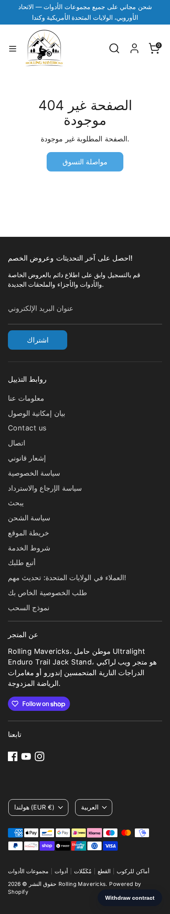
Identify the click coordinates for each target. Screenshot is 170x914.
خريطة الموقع (28, 533)
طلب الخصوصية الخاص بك (47, 592)
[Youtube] (26, 756)
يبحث (16, 503)
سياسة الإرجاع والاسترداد (45, 488)
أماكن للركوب (133, 871)
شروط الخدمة (29, 548)
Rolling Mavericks (82, 884)
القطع (104, 871)
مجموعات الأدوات (28, 871)
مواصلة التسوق (85, 162)
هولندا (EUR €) (34, 807)
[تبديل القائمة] (13, 48)
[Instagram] (39, 756)
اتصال (16, 443)
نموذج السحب (28, 608)
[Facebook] (12, 756)
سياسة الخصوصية (34, 473)
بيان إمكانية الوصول (36, 413)
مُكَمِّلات (83, 871)
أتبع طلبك (22, 562)
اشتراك (38, 340)
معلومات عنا (26, 398)
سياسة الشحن (29, 518)
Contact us (27, 428)
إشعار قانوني (27, 458)
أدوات (61, 871)
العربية (89, 807)
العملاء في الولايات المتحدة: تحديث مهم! (67, 577)
